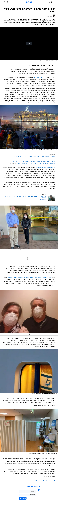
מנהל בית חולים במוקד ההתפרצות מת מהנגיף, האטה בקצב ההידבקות (34, 156)
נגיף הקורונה (44, 480)
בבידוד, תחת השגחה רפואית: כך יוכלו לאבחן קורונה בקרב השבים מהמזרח (33, 161)
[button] (50, 2)
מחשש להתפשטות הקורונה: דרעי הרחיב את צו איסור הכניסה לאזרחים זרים (33, 159)
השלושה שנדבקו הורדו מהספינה (45, 168)
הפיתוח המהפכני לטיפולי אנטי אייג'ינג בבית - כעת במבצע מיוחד (36, 163)
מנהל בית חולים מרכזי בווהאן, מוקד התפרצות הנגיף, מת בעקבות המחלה (29, 278)
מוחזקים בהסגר (37, 77)
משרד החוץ (37, 480)
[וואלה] (29, 2)
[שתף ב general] (4, 2)
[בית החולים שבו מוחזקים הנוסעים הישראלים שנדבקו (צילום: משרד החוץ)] (29, 432)
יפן (54, 480)
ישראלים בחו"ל (50, 480)
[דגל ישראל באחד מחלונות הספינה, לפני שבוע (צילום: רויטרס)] (29, 372)
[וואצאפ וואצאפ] (7, 2)
